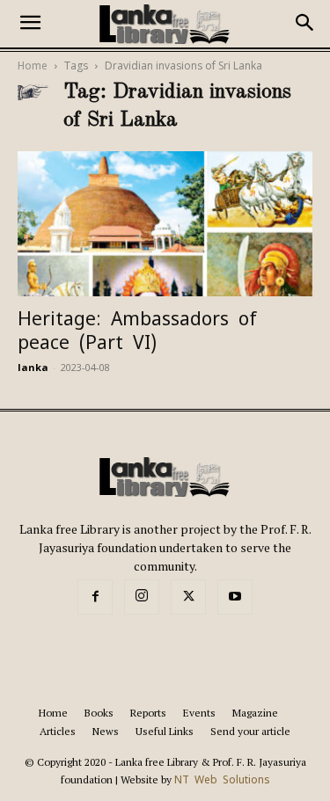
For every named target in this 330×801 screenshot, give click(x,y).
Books (99, 712)
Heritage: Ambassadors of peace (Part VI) (137, 330)
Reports (148, 712)
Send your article (250, 731)
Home (33, 66)
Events (199, 712)
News (105, 731)
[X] (188, 597)
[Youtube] (235, 597)
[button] (30, 23)
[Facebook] (95, 597)
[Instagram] (141, 597)
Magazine (255, 712)
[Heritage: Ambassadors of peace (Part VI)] (165, 223)
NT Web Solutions (222, 780)
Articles (58, 731)
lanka (33, 367)
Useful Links (165, 731)
